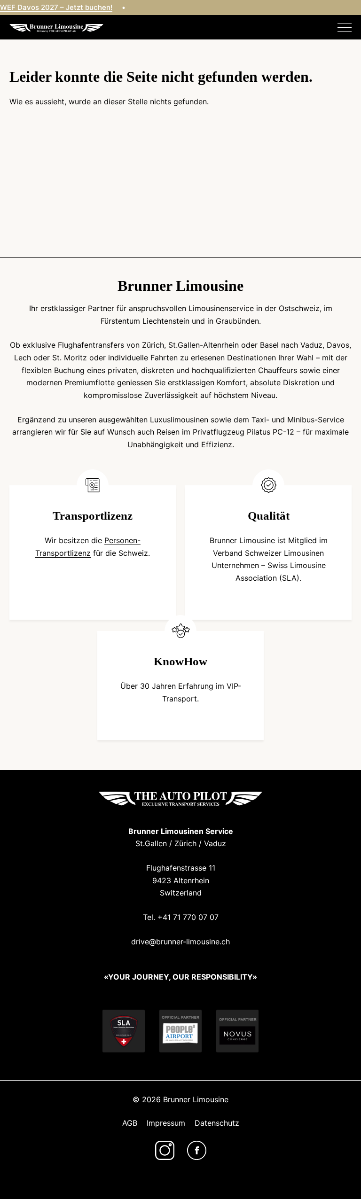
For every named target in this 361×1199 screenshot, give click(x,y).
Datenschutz (217, 1123)
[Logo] (56, 27)
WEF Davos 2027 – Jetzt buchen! (56, 7)
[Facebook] (196, 1150)
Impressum (166, 1123)
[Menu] (344, 27)
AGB (129, 1123)
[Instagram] (164, 1150)
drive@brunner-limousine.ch (180, 941)
